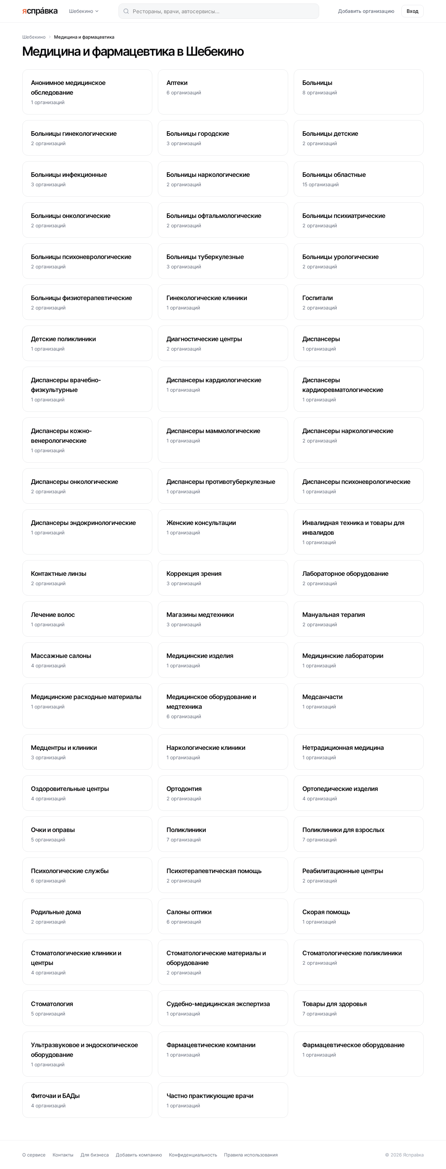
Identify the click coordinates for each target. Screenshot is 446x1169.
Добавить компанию (139, 1155)
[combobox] (218, 11)
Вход (412, 11)
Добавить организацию (366, 11)
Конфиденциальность (193, 1155)
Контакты (63, 1155)
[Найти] (126, 11)
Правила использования (251, 1155)
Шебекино (81, 11)
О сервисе (34, 1155)
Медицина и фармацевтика (84, 37)
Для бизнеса (94, 1155)
